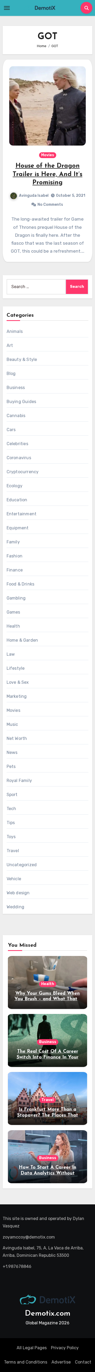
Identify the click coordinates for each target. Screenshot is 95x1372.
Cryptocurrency (23, 471)
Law (11, 654)
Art (10, 345)
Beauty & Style (22, 359)
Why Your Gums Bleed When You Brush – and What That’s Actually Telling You (47, 999)
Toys (11, 836)
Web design (18, 892)
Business (16, 387)
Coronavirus (19, 457)
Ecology (14, 485)
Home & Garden (22, 640)
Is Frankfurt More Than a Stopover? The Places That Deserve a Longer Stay (47, 1115)
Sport (12, 794)
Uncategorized (22, 864)
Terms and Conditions (25, 1362)
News (12, 752)
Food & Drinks (21, 584)
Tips (11, 822)
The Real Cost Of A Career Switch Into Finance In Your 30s (47, 1057)
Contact (83, 1362)
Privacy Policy (65, 1347)
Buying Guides (21, 401)
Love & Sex (18, 682)
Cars (11, 429)
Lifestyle (16, 668)
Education (17, 499)
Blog (11, 373)
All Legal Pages (32, 1347)
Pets (11, 766)
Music (12, 724)
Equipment (18, 527)
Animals (15, 331)
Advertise (61, 1362)
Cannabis (16, 415)
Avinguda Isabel (34, 195)
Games (13, 612)
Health (13, 626)
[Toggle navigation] (7, 8)
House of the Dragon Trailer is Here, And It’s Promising (47, 174)
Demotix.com (47, 1314)
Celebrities (17, 443)
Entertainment (22, 513)
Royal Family (19, 780)
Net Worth (17, 738)
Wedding (15, 906)
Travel (13, 850)
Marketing (17, 696)
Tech (11, 808)
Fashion (14, 555)
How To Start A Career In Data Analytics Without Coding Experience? (47, 1173)
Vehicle (14, 878)
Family (13, 541)
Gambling (16, 598)
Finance (15, 570)
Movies (47, 155)
